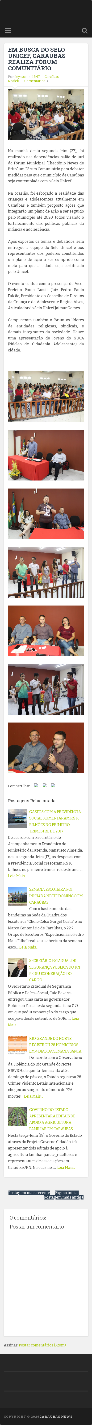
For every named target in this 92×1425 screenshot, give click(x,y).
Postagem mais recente (29, 1193)
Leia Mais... (17, 876)
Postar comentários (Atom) (42, 1345)
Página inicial (67, 1193)
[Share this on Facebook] (36, 786)
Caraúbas (52, 77)
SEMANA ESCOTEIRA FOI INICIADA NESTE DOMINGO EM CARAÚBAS (56, 895)
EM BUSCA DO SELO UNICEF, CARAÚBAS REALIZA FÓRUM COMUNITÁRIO (37, 59)
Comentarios (34, 81)
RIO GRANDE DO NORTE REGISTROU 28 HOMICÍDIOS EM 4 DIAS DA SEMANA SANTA (55, 1044)
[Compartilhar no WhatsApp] (53, 786)
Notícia (14, 81)
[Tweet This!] (44, 786)
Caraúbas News (55, 1416)
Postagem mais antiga (64, 1197)
